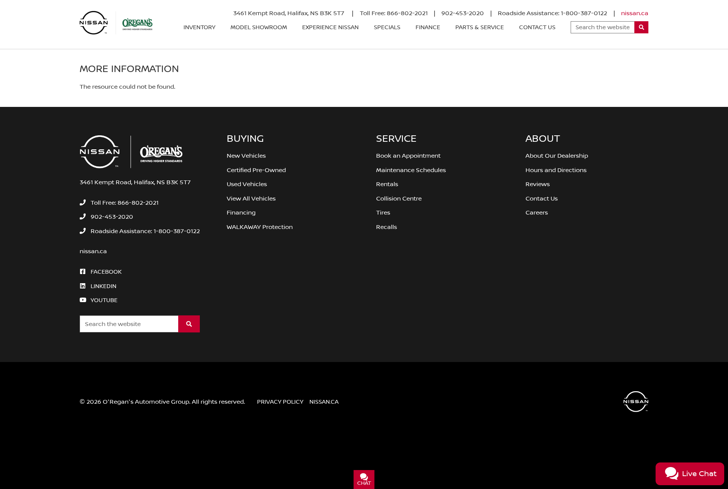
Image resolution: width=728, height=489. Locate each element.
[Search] (641, 27)
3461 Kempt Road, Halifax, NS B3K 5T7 (289, 13)
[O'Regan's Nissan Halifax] (116, 22)
